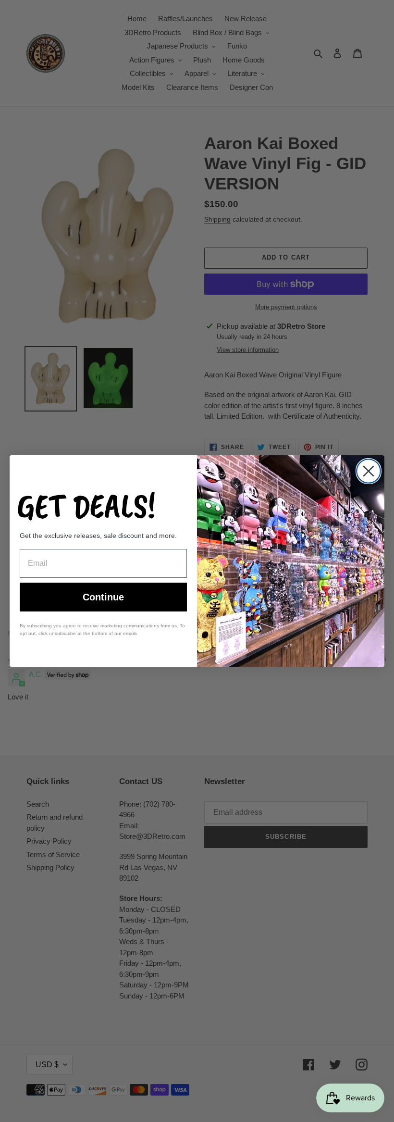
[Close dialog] (369, 471)
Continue (103, 597)
